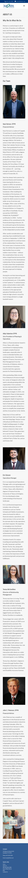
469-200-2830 (9, 855)
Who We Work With (7, 867)
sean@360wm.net (10, 857)
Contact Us (5, 872)
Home (4, 864)
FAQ (4, 870)
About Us (5, 865)
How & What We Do (7, 868)
